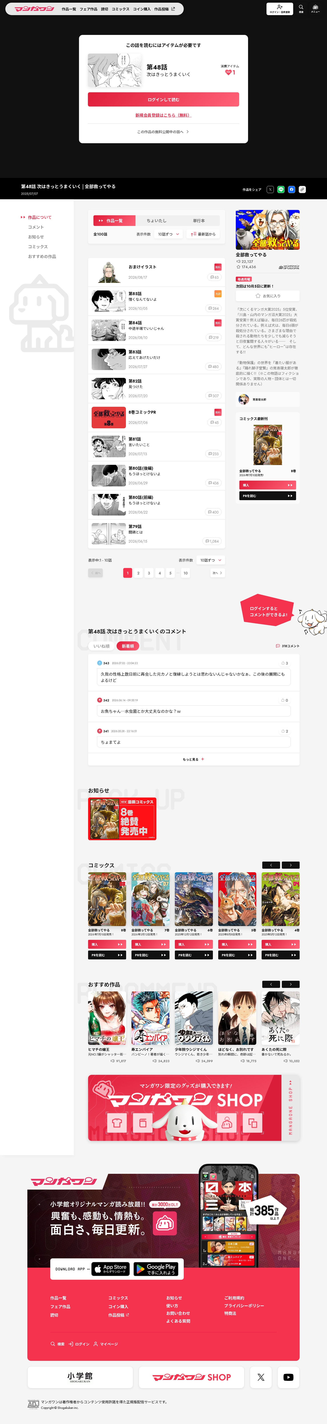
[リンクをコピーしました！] (302, 189)
